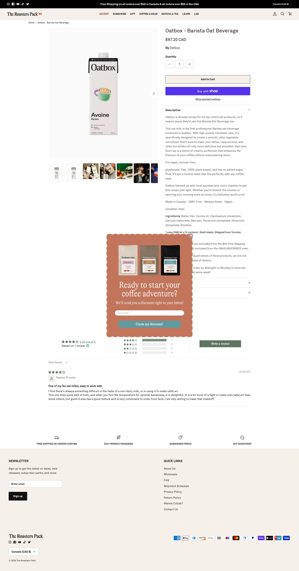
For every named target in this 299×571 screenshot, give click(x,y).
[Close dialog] (191, 235)
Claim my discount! (149, 324)
